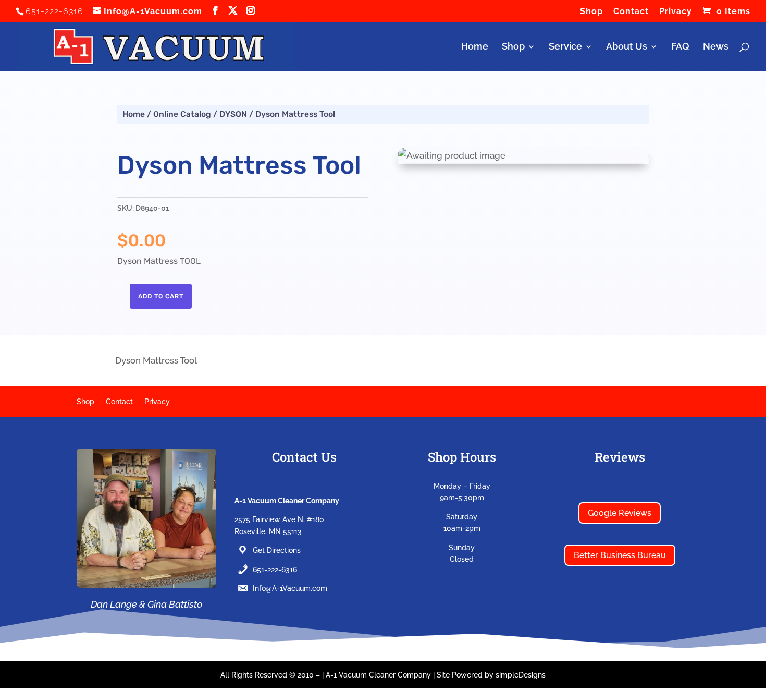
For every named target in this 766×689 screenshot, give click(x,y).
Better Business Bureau (620, 555)
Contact (631, 11)
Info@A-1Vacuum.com (290, 588)
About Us (626, 47)
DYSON (233, 114)
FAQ (680, 47)
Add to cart (160, 296)
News (715, 47)
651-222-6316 (275, 569)
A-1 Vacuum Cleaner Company (378, 675)
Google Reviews (619, 513)
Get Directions (277, 550)
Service (565, 47)
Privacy (675, 11)
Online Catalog (182, 114)
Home (474, 47)
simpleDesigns (521, 675)
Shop (591, 11)
